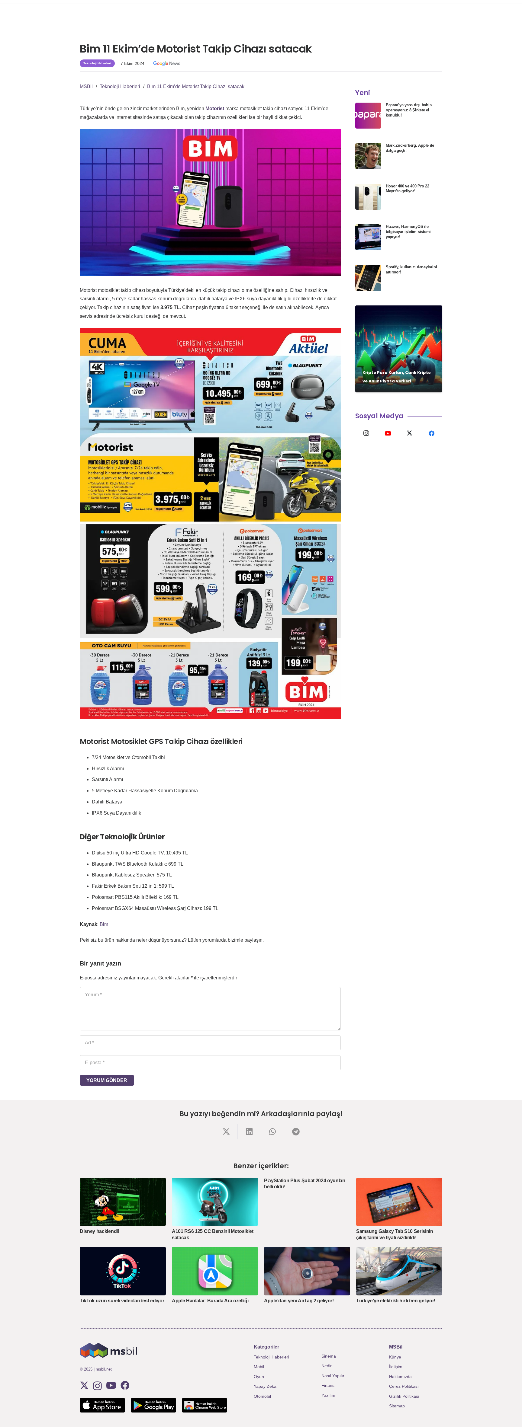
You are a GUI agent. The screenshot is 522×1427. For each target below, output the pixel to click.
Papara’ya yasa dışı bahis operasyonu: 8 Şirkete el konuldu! (409, 110)
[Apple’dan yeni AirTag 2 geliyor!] (307, 1271)
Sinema (328, 1356)
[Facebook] (431, 433)
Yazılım (328, 1395)
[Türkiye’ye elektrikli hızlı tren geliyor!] (399, 1271)
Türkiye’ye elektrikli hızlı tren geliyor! (395, 1300)
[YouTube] (388, 433)
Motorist (214, 108)
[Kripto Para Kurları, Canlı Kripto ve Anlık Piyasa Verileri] (398, 348)
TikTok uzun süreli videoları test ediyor (122, 1300)
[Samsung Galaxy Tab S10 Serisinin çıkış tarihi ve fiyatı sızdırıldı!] (399, 1202)
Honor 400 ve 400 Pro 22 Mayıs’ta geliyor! (407, 188)
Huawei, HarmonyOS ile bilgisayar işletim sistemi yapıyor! (408, 231)
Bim (104, 924)
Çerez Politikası (404, 1386)
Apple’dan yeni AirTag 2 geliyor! (299, 1300)
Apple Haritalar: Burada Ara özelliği (210, 1300)
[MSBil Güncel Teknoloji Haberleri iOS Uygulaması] (102, 1405)
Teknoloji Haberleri (271, 1357)
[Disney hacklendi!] (123, 1202)
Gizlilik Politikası (404, 1396)
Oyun (259, 1376)
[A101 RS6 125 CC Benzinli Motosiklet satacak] (215, 1202)
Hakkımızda (400, 1376)
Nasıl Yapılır (332, 1375)
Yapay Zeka (265, 1386)
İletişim (395, 1366)
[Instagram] (366, 433)
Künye (395, 1357)
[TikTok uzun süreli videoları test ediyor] (123, 1271)
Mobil (259, 1366)
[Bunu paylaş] (226, 1131)
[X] (409, 433)
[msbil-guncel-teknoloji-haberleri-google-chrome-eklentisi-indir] (204, 1405)
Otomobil (262, 1396)
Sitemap (397, 1405)
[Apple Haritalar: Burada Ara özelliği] (215, 1271)
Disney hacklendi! (99, 1231)
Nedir (326, 1365)
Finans (327, 1385)
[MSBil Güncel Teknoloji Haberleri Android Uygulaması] (153, 1405)
